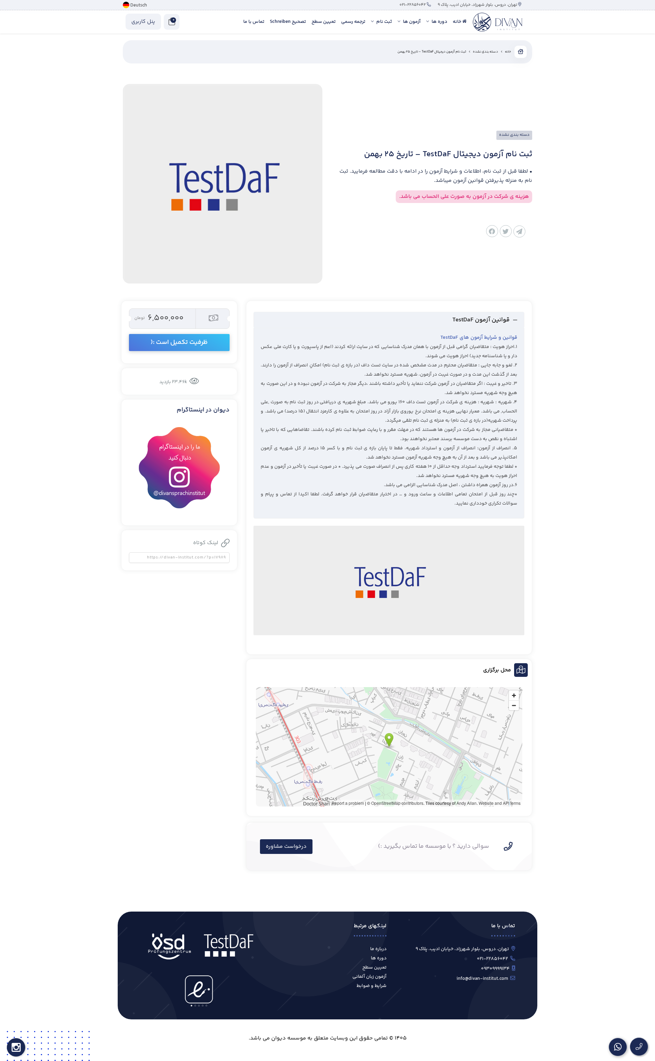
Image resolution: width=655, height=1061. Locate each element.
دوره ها (379, 958)
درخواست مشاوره (286, 846)
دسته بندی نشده (485, 52)
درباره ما (378, 949)
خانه (508, 52)
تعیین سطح (374, 967)
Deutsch (138, 5)
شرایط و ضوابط (371, 986)
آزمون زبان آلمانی (369, 976)
